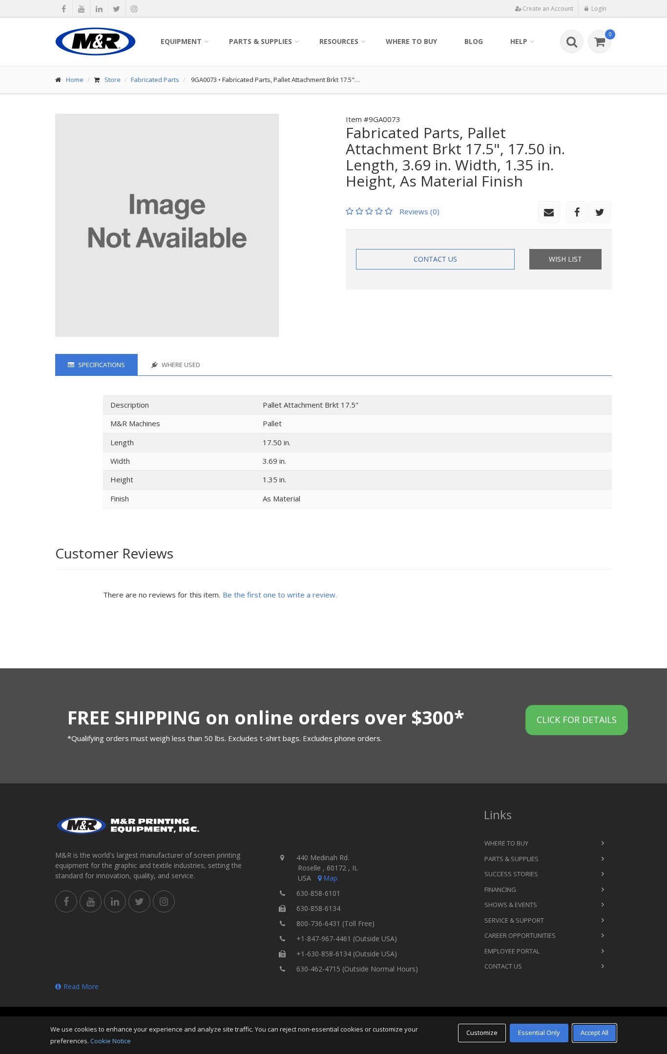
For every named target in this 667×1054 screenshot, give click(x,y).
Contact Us (435, 259)
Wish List (565, 259)
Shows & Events (510, 904)
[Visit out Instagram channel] (134, 8)
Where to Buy (411, 41)
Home (74, 79)
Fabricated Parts (155, 79)
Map (330, 878)
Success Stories (511, 873)
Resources (338, 41)
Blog (473, 41)
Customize (482, 1032)
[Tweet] (116, 8)
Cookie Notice (110, 1040)
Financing (500, 889)
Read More (81, 986)
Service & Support (514, 920)
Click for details (577, 719)
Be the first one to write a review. (280, 594)
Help (518, 41)
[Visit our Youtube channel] (81, 8)
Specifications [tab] (101, 364)
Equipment (181, 41)
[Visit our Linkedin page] (99, 8)
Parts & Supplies (260, 41)
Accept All (594, 1032)
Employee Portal (512, 951)
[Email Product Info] (549, 212)
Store (112, 79)
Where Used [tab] (180, 364)
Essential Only (539, 1032)
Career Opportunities (520, 935)
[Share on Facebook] (64, 8)
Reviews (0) (419, 211)
